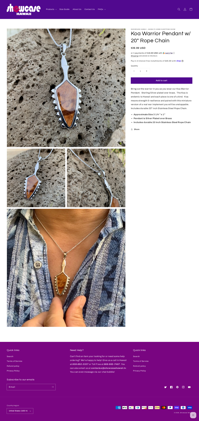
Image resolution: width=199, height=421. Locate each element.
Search (10, 356)
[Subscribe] (53, 387)
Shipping (134, 56)
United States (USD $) (18, 411)
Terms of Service (14, 361)
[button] (179, 9)
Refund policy (13, 366)
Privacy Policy (13, 371)
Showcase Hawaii (186, 412)
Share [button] (137, 129)
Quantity (134, 66)
